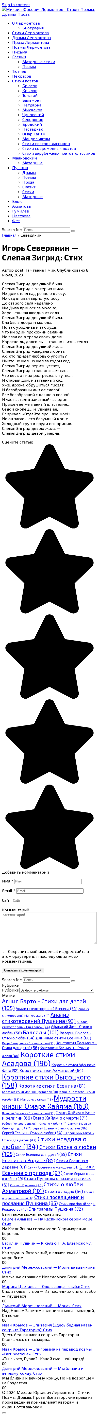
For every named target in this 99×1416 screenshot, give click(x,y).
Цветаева (21, 215)
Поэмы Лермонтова (31, 47)
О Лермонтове (26, 23)
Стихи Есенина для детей (41, 1154)
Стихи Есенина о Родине (42, 1157)
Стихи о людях (64, 1191)
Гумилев (20, 210)
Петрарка (31, 104)
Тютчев (19, 71)
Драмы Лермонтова (31, 37)
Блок (17, 201)
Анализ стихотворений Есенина (46, 1008)
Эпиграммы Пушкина (56, 1209)
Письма (19, 51)
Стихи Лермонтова (30, 32)
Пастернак (32, 129)
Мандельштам (36, 138)
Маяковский (24, 157)
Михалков (32, 109)
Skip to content (16, 4)
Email (8, 890)
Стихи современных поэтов (49, 148)
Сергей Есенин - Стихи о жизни (59, 1128)
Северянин (32, 119)
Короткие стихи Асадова (38, 1059)
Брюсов (29, 85)
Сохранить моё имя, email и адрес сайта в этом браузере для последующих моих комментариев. (45, 956)
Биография (33, 27)
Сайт (6, 900)
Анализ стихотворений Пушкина (39, 1017)
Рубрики (10, 989)
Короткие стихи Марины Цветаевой (30, 1091)
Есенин (19, 56)
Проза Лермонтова (30, 42)
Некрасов (21, 76)
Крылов (29, 90)
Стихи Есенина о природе (48, 1169)
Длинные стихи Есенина (63, 1037)
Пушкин (20, 167)
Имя (7, 880)
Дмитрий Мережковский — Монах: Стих (41, 1305)
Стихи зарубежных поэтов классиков (58, 153)
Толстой (30, 95)
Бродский (32, 124)
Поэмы (29, 66)
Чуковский (33, 114)
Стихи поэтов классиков (46, 143)
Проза (28, 182)
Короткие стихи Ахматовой (51, 1070)
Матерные (32, 162)
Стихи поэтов (25, 80)
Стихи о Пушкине (26, 1185)
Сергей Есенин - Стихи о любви (32, 1132)
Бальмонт (31, 100)
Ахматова (21, 206)
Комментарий (15, 909)
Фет (16, 220)
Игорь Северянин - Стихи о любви (28, 1043)
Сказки (29, 186)
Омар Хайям (33, 133)
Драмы (29, 172)
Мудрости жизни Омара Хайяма (45, 1102)
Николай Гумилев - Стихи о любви (28, 1113)
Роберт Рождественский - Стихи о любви (34, 1123)
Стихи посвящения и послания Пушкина (43, 1200)
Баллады (41, 1032)
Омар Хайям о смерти (60, 1118)
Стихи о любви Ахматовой (42, 1187)
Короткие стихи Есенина (52, 1086)
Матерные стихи (38, 61)
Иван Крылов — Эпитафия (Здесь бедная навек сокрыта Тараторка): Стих (47, 1327)
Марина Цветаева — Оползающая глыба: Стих (46, 1286)
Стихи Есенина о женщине (53, 1167)
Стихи (28, 191)
